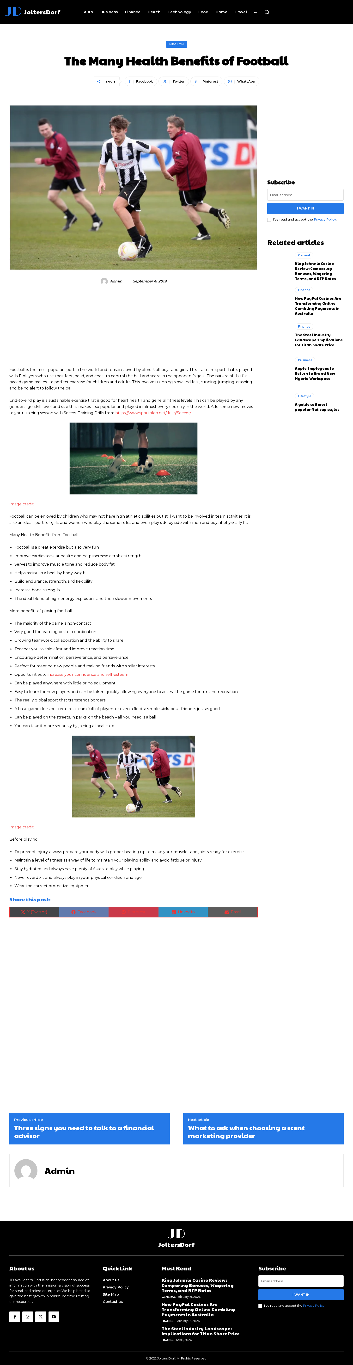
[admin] (105, 281)
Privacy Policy (325, 219)
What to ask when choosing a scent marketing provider (246, 1132)
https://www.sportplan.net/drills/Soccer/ (153, 413)
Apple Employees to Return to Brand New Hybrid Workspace (315, 373)
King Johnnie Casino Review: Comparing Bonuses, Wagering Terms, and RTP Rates (315, 271)
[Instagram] (27, 1316)
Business (305, 360)
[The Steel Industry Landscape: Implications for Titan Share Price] (278, 335)
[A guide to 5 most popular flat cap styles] (278, 402)
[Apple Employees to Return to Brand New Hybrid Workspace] (278, 369)
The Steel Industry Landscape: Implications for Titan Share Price (319, 339)
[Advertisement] (133, 328)
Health (176, 44)
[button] (267, 12)
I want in (305, 208)
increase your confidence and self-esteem (88, 674)
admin (116, 281)
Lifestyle (304, 396)
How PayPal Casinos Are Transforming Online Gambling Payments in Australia (318, 306)
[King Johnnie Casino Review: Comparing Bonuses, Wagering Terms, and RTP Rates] (278, 266)
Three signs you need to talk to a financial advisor (84, 1132)
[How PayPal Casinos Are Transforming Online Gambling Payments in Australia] (278, 300)
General (304, 255)
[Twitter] (40, 1316)
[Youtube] (54, 1316)
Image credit (21, 504)
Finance (304, 290)
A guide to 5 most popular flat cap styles (317, 407)
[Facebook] (14, 1316)
